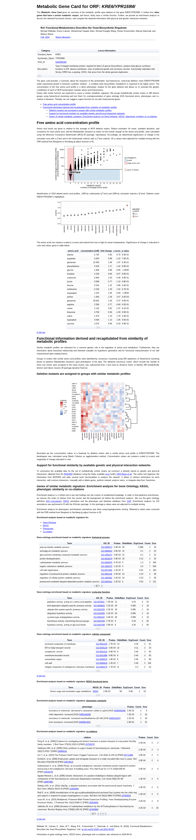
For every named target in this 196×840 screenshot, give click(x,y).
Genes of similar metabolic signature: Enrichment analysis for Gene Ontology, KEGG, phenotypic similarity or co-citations (103, 116)
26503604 (93, 802)
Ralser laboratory (63, 37)
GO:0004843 (99, 606)
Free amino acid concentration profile (59, 104)
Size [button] (154, 543)
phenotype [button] (87, 707)
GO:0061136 (106, 574)
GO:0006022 (106, 551)
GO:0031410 (101, 651)
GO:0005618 (101, 663)
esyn (107, 474)
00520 (95, 691)
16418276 (48, 772)
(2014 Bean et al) (124, 474)
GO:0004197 (99, 617)
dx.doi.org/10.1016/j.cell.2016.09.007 (98, 829)
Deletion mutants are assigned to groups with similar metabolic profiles (80, 110)
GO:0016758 (99, 621)
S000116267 (114, 718)
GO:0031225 (101, 644)
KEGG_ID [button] (97, 687)
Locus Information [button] (107, 50)
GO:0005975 (106, 562)
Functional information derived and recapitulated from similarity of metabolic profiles (80, 107)
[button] (38, 76)
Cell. (45, 37)
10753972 (89, 744)
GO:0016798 (99, 625)
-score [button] (116, 251)
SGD (129, 501)
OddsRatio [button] (127, 543)
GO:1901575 (106, 566)
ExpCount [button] (138, 543)
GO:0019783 (99, 609)
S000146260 (84, 714)
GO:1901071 (106, 555)
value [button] (125, 251)
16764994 (93, 809)
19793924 (126, 795)
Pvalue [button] (117, 543)
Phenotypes (48, 528)
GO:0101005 (99, 613)
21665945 (74, 789)
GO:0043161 (106, 581)
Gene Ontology (49, 522)
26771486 (128, 755)
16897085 (48, 782)
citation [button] (87, 737)
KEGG (66, 501)
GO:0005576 (101, 659)
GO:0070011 (99, 602)
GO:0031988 (101, 655)
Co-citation (47, 532)
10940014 (62, 751)
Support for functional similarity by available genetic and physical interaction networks (87, 113)
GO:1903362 (106, 578)
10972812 (68, 762)
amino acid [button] (73, 251)
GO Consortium (54, 501)
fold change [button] (106, 251)
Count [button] (147, 543)
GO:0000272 (106, 547)
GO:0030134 (101, 648)
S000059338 (119, 710)
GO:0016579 (106, 558)
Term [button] (69, 543)
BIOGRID (68, 474)
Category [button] (45, 50)
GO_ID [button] (107, 543)
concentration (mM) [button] (90, 251)
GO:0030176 (101, 667)
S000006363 (60, 62)
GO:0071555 (106, 570)
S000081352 (84, 722)
